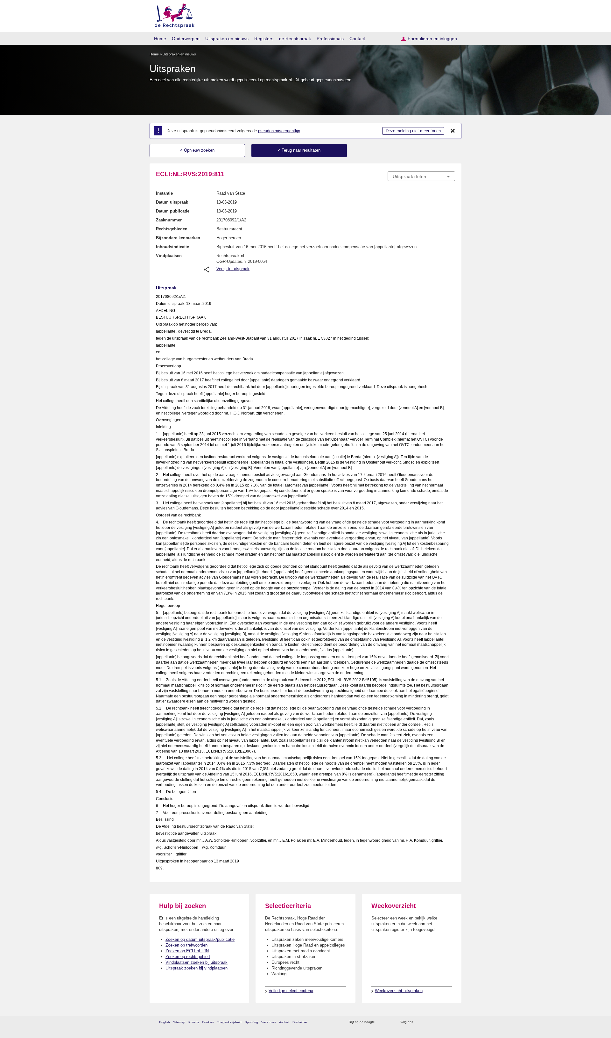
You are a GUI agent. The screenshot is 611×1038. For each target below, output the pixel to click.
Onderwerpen (186, 38)
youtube (451, 1022)
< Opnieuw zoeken (197, 150)
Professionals (330, 38)
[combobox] (421, 176)
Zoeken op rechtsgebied (187, 956)
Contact (357, 38)
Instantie (164, 193)
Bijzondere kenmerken (178, 237)
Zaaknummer (169, 220)
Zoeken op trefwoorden (186, 945)
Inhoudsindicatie (172, 246)
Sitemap (179, 1022)
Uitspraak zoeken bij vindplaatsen (196, 968)
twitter (418, 1022)
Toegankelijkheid (229, 1022)
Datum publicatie (172, 211)
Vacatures (268, 1022)
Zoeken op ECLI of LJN (187, 950)
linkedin (443, 1022)
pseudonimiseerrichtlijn (279, 130)
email (389, 1022)
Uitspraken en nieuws (227, 38)
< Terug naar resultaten (299, 150)
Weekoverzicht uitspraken (399, 990)
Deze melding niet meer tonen (413, 130)
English (164, 1022)
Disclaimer (299, 1022)
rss (380, 1022)
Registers (263, 38)
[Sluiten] (452, 131)
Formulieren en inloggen (432, 38)
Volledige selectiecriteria (291, 990)
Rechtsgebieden (171, 229)
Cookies (208, 1022)
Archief (284, 1022)
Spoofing (251, 1022)
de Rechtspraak (295, 38)
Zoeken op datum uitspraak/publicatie (200, 939)
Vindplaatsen (169, 255)
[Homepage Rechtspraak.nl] (172, 14)
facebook (427, 1022)
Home (160, 38)
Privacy (193, 1022)
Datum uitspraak (172, 202)
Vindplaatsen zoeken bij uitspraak (196, 962)
